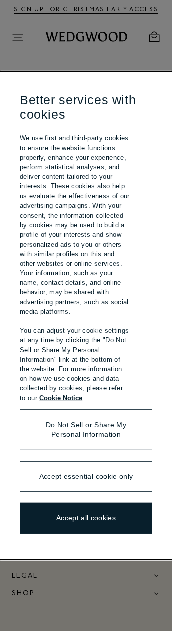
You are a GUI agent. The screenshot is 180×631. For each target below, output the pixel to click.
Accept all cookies (86, 518)
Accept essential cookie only (87, 476)
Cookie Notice (61, 397)
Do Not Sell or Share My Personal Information (86, 429)
